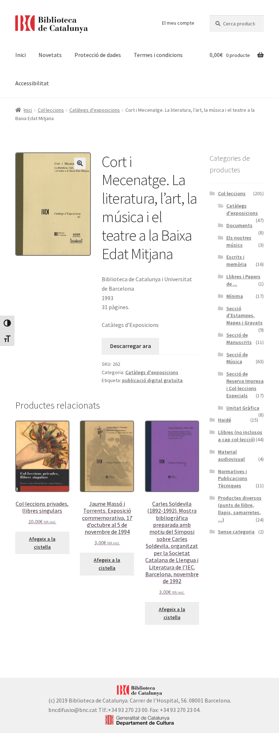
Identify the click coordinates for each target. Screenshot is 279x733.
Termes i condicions (158, 54)
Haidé (224, 420)
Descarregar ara (130, 345)
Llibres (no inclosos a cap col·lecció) (240, 436)
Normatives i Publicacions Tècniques (232, 478)
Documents (239, 225)
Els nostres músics (238, 241)
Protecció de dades (97, 54)
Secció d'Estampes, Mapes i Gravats (244, 315)
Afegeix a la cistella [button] (42, 543)
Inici (20, 54)
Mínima (234, 296)
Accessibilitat (32, 83)
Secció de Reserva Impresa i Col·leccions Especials (245, 384)
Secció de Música (237, 358)
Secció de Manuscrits (239, 338)
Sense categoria (236, 531)
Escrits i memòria (236, 260)
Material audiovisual (231, 455)
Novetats (50, 54)
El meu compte (178, 23)
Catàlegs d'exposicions (94, 110)
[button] (80, 163)
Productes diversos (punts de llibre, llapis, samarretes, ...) (240, 509)
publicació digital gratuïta (152, 380)
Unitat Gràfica (242, 408)
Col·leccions (51, 110)
